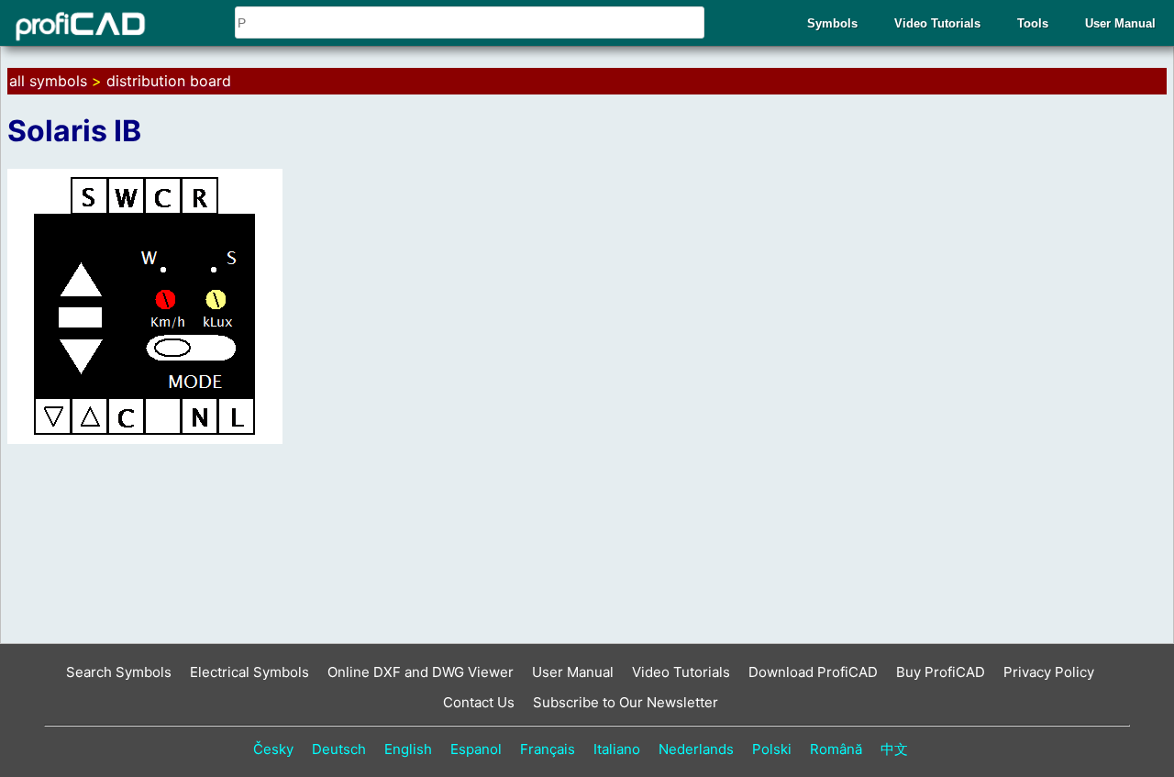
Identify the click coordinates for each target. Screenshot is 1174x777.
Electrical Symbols (249, 672)
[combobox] (469, 22)
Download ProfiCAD (813, 672)
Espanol (476, 749)
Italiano (616, 749)
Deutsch (339, 749)
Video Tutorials (937, 23)
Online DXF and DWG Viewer (420, 672)
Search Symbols (119, 672)
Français (547, 749)
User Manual (1120, 23)
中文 (894, 749)
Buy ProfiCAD (940, 672)
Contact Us (479, 702)
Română (836, 749)
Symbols (832, 23)
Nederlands (696, 749)
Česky (273, 749)
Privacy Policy (1048, 672)
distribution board (168, 81)
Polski (772, 749)
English (408, 749)
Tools (1032, 23)
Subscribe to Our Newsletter (625, 702)
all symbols (48, 81)
